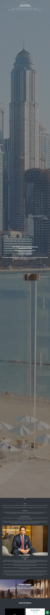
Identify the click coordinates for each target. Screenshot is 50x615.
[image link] (25, 2)
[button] (47, 612)
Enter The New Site (25, 593)
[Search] (41, 9)
